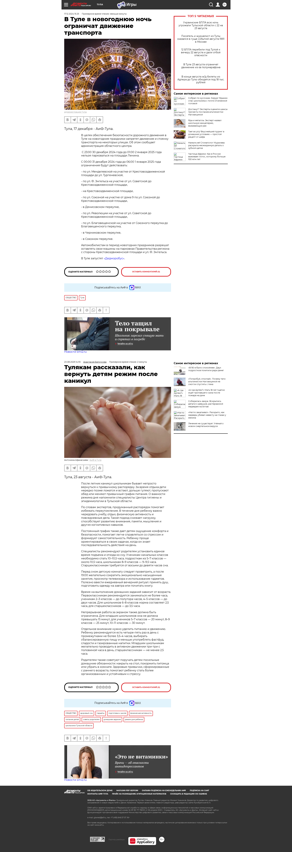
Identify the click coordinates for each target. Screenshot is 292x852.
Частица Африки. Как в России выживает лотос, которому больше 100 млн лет (206, 157)
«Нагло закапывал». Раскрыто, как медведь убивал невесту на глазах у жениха (207, 415)
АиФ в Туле (95, 460)
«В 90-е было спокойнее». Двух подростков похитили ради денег (206, 369)
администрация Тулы (75, 112)
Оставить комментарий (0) (146, 272)
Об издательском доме (100, 790)
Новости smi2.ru (75, 351)
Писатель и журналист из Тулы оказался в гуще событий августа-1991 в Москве (200, 39)
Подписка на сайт (199, 790)
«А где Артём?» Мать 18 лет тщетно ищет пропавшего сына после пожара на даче (206, 393)
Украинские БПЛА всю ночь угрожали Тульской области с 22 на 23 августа (201, 25)
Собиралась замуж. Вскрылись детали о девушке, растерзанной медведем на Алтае (205, 404)
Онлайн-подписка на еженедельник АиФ (164, 790)
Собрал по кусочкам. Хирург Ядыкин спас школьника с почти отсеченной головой (207, 101)
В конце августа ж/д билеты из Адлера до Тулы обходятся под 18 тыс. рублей (200, 79)
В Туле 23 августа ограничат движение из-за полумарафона (200, 66)
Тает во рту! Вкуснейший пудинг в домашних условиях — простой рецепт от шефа (206, 134)
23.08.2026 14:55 (72, 362)
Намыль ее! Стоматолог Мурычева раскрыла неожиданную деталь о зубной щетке (206, 145)
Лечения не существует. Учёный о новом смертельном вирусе (206, 424)
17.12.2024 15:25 (71, 14)
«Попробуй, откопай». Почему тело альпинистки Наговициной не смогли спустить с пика (207, 381)
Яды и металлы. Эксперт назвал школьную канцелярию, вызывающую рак (205, 123)
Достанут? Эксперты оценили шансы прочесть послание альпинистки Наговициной (207, 112)
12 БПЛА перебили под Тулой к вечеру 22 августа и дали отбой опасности (201, 52)
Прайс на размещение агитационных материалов (139, 794)
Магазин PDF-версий (127, 790)
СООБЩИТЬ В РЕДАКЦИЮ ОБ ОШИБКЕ (188, 794)
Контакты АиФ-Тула (97, 794)
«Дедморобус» (113, 258)
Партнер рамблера (116, 839)
